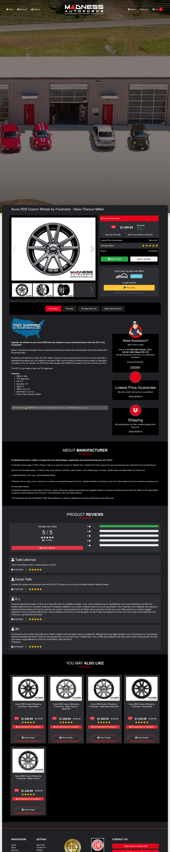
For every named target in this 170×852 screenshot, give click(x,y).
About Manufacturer (113, 308)
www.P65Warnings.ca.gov (76, 407)
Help (132, 9)
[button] (92, 249)
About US (40, 845)
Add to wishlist (144, 259)
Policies (40, 850)
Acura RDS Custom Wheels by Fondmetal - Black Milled (28, 705)
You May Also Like (89, 308)
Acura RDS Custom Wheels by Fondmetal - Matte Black (142, 705)
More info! (153, 240)
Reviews (69, 308)
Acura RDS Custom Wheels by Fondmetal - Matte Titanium (28, 777)
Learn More (136, 276)
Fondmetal (153, 250)
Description (53, 308)
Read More (135, 396)
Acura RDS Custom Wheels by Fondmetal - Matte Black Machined (104, 705)
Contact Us (41, 847)
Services (23, 9)
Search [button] (145, 9)
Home (13, 845)
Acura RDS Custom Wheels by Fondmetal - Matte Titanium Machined (66, 706)
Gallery (36, 9)
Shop (10, 9)
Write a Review (48, 548)
